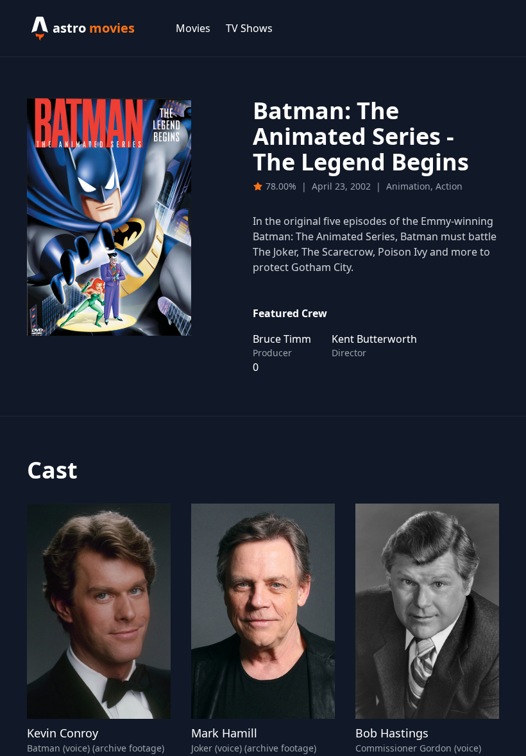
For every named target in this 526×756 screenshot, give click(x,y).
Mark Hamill (224, 733)
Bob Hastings (391, 733)
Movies (193, 28)
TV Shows (249, 28)
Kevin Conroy (62, 733)
